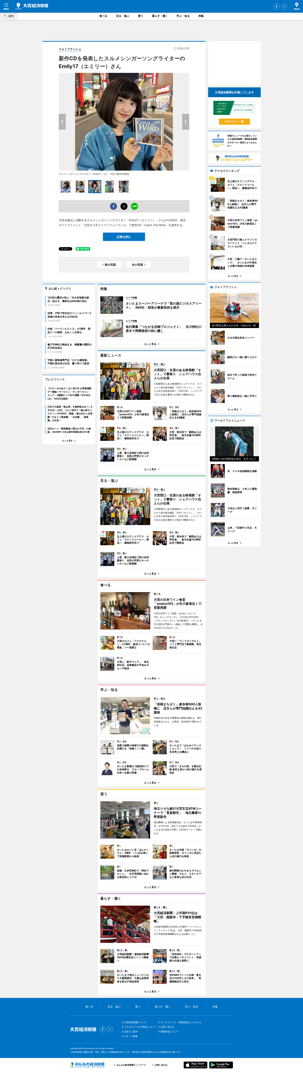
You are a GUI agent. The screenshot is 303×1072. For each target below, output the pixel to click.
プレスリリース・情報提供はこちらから (180, 1022)
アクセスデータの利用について (140, 1026)
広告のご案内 (131, 1031)
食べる (103, 16)
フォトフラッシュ (70, 49)
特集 (201, 16)
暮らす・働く (160, 16)
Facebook (277, 6)
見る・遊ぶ (122, 16)
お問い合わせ (167, 1026)
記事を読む (124, 237)
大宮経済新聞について (135, 1022)
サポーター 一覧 (234, 121)
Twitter (284, 6)
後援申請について (169, 1031)
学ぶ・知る (183, 16)
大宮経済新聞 (31, 6)
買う (140, 16)
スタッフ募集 (131, 1036)
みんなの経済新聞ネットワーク (87, 1065)
